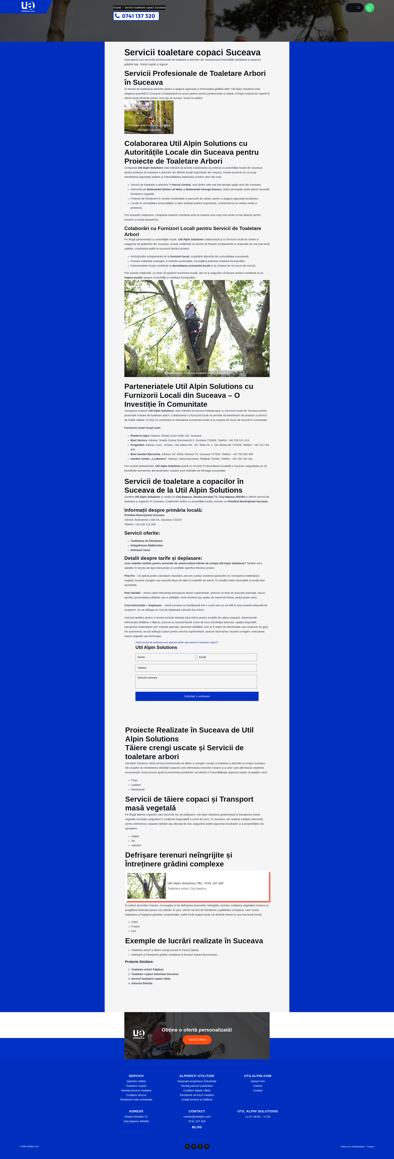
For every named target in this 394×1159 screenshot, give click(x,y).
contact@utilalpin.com (197, 1116)
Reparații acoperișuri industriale (197, 1081)
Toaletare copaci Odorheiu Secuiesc (155, 974)
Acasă (117, 7)
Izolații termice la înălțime (197, 1099)
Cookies (370, 1146)
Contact (258, 1090)
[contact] (369, 7)
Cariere (257, 1085)
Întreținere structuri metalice (197, 1095)
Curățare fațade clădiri (197, 1090)
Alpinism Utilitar (136, 1081)
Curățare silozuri (136, 1095)
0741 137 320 (197, 1121)
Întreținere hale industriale (136, 1099)
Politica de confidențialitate (353, 1146)
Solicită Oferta (197, 1039)
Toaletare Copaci (136, 1085)
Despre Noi (258, 1081)
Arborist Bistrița (141, 983)
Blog (197, 1127)
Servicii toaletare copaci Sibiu (151, 978)
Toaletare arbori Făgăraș (147, 969)
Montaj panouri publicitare (197, 1085)
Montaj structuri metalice (136, 1090)
